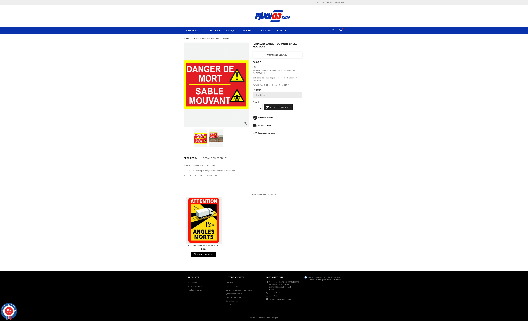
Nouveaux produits (195, 286)
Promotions (192, 282)
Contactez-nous (232, 301)
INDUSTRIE (265, 30)
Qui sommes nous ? (234, 293)
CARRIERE (281, 30)
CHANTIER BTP (195, 30)
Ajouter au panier (278, 107)
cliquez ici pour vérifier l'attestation (327, 280)
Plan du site (231, 304)
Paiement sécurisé (233, 297)
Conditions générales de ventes (239, 290)
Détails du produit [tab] (215, 158)
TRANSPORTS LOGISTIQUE (223, 30)
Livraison (229, 282)
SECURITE (248, 30)
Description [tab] (191, 158)
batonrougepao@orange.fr (280, 299)
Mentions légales (233, 286)
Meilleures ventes (195, 290)
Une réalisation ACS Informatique (264, 317)
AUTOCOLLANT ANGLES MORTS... (204, 245)
